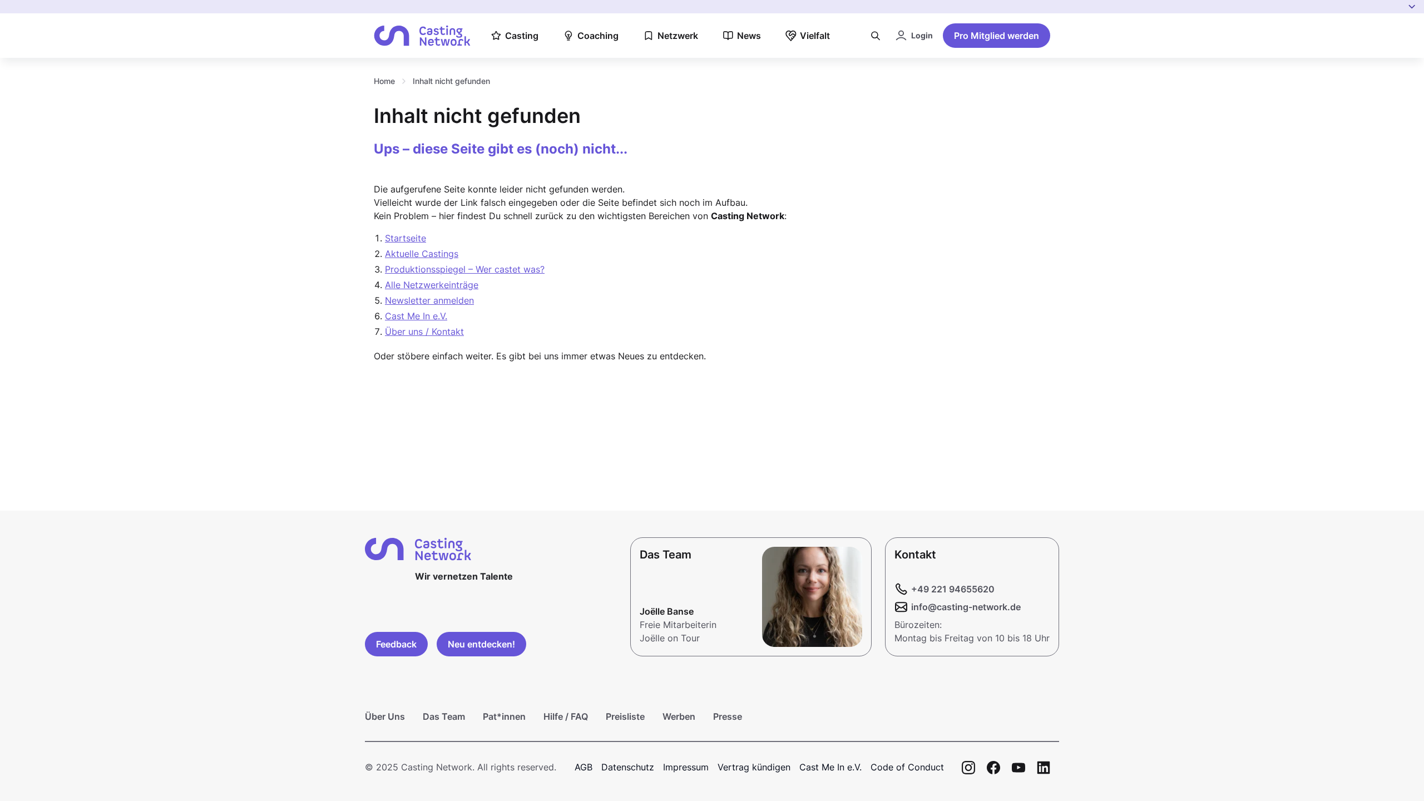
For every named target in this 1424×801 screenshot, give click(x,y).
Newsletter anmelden (429, 300)
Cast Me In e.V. (416, 316)
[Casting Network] (422, 35)
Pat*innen (504, 716)
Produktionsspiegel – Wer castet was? (465, 269)
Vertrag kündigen (754, 767)
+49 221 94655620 (953, 589)
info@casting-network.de (966, 606)
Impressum (686, 767)
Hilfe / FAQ (565, 716)
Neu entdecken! (481, 644)
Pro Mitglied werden (996, 35)
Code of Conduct (907, 767)
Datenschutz (627, 767)
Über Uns (385, 716)
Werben (678, 716)
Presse (727, 716)
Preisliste (625, 716)
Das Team (444, 716)
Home (384, 81)
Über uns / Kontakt (424, 331)
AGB (583, 767)
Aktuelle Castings (421, 253)
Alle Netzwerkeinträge (431, 284)
